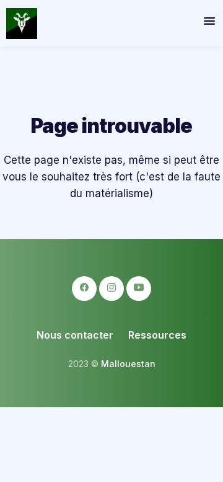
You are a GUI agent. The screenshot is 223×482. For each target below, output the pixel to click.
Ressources (157, 335)
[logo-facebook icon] (84, 288)
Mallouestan (128, 363)
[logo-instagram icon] (111, 288)
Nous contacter (75, 335)
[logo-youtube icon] (138, 288)
